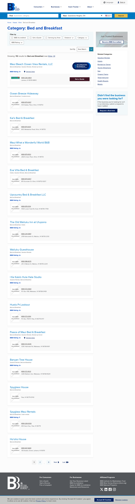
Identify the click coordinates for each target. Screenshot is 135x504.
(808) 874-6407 (26, 179)
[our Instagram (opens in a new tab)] (114, 490)
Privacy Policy (41, 501)
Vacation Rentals (104, 58)
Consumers (38, 7)
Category (81, 37)
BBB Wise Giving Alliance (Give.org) (113, 483)
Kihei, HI (51, 56)
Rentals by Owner (104, 64)
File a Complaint (46, 485)
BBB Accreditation (76, 483)
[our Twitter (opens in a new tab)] (101, 490)
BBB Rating (15, 42)
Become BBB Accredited (111, 42)
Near (65, 15)
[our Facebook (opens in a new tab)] (110, 490)
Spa (99, 71)
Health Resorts (103, 81)
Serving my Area (54, 38)
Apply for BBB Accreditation (80, 485)
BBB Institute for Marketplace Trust (113, 481)
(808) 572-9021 (26, 371)
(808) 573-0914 (26, 316)
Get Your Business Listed (79, 481)
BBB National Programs (108, 485)
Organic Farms (103, 74)
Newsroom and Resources (79, 487)
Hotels (100, 61)
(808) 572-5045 (26, 344)
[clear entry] (102, 16)
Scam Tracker (73, 7)
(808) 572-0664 (26, 289)
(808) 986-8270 (26, 261)
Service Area (30, 71)
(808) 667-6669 (26, 448)
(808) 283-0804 (26, 78)
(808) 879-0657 (26, 102)
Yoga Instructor (103, 77)
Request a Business (107, 110)
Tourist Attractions (104, 68)
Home (9, 22)
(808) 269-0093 (26, 423)
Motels (100, 84)
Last (63, 462)
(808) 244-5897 (26, 234)
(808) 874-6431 (26, 127)
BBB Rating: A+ (15, 310)
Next (55, 462)
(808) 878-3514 (26, 206)
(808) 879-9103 (26, 154)
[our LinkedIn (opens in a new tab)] (106, 490)
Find (11, 15)
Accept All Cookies (104, 500)
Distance (68, 37)
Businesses (55, 7)
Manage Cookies (121, 500)
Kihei (20, 22)
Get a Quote (36, 38)
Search (121, 15)
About (89, 7)
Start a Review (45, 483)
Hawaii (15, 22)
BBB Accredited (20, 38)
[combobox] (36, 16)
